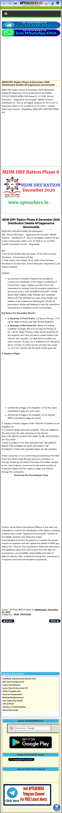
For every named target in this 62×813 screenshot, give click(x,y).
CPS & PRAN (8, 704)
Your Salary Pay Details (13, 701)
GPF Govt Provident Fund (13, 682)
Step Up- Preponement (12, 694)
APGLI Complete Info (11, 691)
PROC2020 (25, 614)
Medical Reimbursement (13, 698)
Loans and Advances (12, 685)
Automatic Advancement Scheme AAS (19, 679)
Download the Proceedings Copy (31, 475)
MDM (16, 614)
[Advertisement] (31, 58)
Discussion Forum (10, 710)
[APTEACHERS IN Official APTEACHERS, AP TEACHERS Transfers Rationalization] (31, 4)
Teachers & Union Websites (14, 707)
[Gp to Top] (56, 808)
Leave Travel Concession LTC (15, 688)
